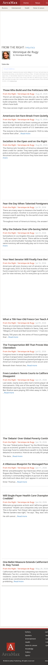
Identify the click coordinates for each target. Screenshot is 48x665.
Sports (27, 655)
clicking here (13, 81)
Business (5, 8)
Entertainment (16, 8)
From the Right (9, 94)
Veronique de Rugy (26, 94)
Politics (27, 652)
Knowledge (29, 649)
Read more (25, 133)
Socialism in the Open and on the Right (25, 141)
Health (27, 8)
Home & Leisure (38, 8)
